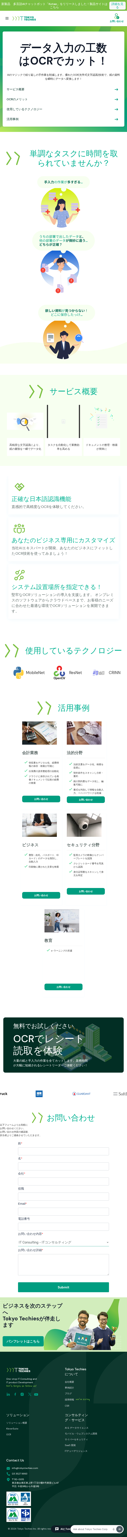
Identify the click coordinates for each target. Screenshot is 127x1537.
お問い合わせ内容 (30, 1234)
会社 (21, 1173)
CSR (67, 1405)
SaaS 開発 (70, 1445)
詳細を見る (117, 5)
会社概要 (69, 1381)
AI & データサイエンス (76, 1427)
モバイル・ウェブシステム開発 (81, 1433)
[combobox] (63, 1242)
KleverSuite (12, 1428)
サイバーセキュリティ (76, 1439)
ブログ (68, 1393)
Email (22, 1203)
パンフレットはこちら (23, 1341)
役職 (21, 1188)
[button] (7, 18)
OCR (8, 1434)
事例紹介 (69, 1387)
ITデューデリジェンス (76, 1450)
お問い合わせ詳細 (30, 1250)
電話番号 (24, 1218)
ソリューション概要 (16, 1422)
